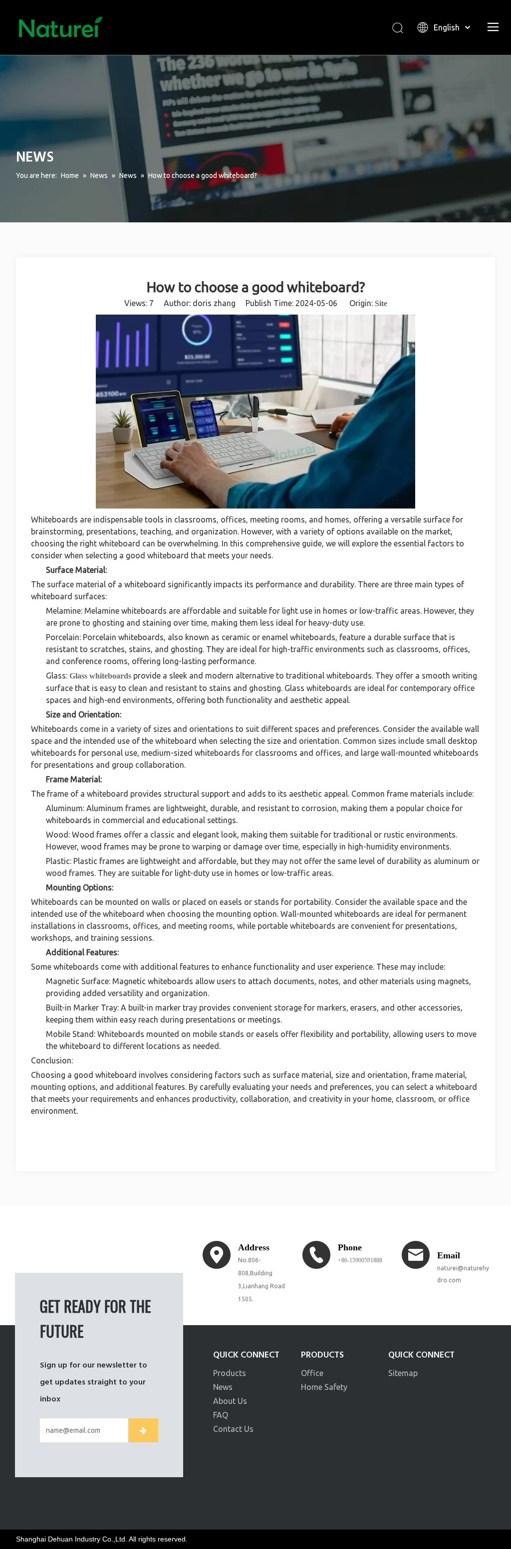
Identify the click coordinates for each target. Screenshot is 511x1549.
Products (229, 1373)
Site (381, 303)
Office (312, 1373)
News (223, 1386)
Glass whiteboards (100, 676)
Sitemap (403, 1373)
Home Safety (324, 1386)
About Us (230, 1400)
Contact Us (233, 1428)
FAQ (220, 1414)
